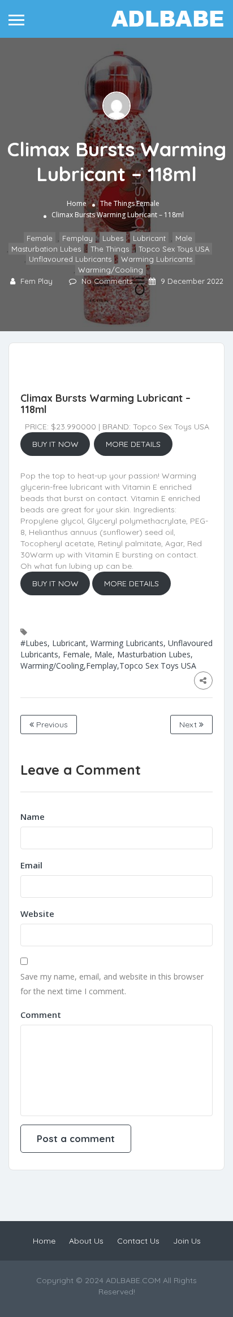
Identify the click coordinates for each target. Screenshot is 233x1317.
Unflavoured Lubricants (70, 259)
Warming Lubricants (156, 259)
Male (183, 238)
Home (77, 204)
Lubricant (149, 238)
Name (32, 816)
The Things (117, 204)
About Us (86, 1241)
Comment (40, 1014)
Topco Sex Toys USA (174, 248)
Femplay (77, 238)
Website (37, 913)
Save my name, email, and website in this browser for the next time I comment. (112, 983)
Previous (51, 724)
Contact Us (138, 1241)
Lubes (112, 238)
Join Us (187, 1241)
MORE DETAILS (133, 444)
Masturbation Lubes (46, 248)
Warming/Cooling (110, 269)
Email (31, 865)
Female (147, 204)
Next (189, 724)
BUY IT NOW (55, 444)
